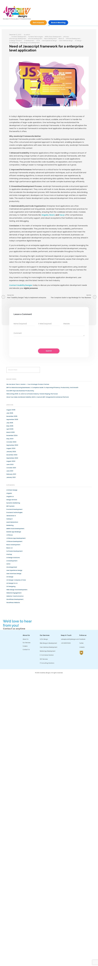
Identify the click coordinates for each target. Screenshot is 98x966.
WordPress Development (14, 599)
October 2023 (11, 442)
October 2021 (11, 468)
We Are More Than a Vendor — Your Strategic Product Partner (27, 384)
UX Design (78, 41)
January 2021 (11, 477)
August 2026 (10, 410)
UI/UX (38, 41)
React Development (50, 38)
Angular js (10, 496)
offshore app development (17, 38)
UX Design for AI (11, 583)
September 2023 (12, 445)
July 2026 (9, 413)
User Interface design (66, 41)
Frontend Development (18, 37)
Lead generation (12, 522)
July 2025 (9, 423)
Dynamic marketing (13, 503)
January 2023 (11, 452)
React (52, 215)
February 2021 (11, 474)
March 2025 (10, 432)
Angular (45, 215)
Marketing (10, 525)
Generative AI (11, 516)
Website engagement (14, 593)
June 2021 (9, 471)
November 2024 (11, 435)
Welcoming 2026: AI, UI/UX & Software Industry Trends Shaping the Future (32, 394)
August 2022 (10, 461)
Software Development (73, 38)
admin (28, 35)
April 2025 (9, 429)
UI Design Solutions (15, 41)
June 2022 (10, 464)
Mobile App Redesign (13, 532)
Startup (9, 554)
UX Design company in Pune (16, 580)
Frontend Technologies (35, 37)
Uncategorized (11, 567)
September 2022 (12, 458)
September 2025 (12, 419)
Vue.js (62, 215)
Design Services (11, 500)
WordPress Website (13, 602)
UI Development (29, 41)
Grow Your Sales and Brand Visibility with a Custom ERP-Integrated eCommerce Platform (37, 397)
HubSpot (9, 519)
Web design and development (30, 43)
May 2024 (9, 439)
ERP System (10, 506)
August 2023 (10, 448)
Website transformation (15, 596)
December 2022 (11, 455)
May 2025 (9, 426)
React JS (61, 38)
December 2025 (11, 416)
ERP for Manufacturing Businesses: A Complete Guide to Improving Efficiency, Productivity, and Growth (42, 387)
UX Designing (13, 43)
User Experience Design (49, 41)
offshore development (35, 38)
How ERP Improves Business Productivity (20, 391)
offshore (66, 37)
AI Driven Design (11, 490)
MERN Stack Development (53, 37)
